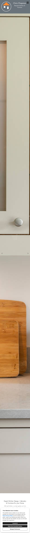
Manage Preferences (15, 529)
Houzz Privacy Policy (8, 515)
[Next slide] (28, 253)
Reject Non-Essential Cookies (15, 526)
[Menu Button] (27, 2)
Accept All (15, 523)
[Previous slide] (2, 253)
